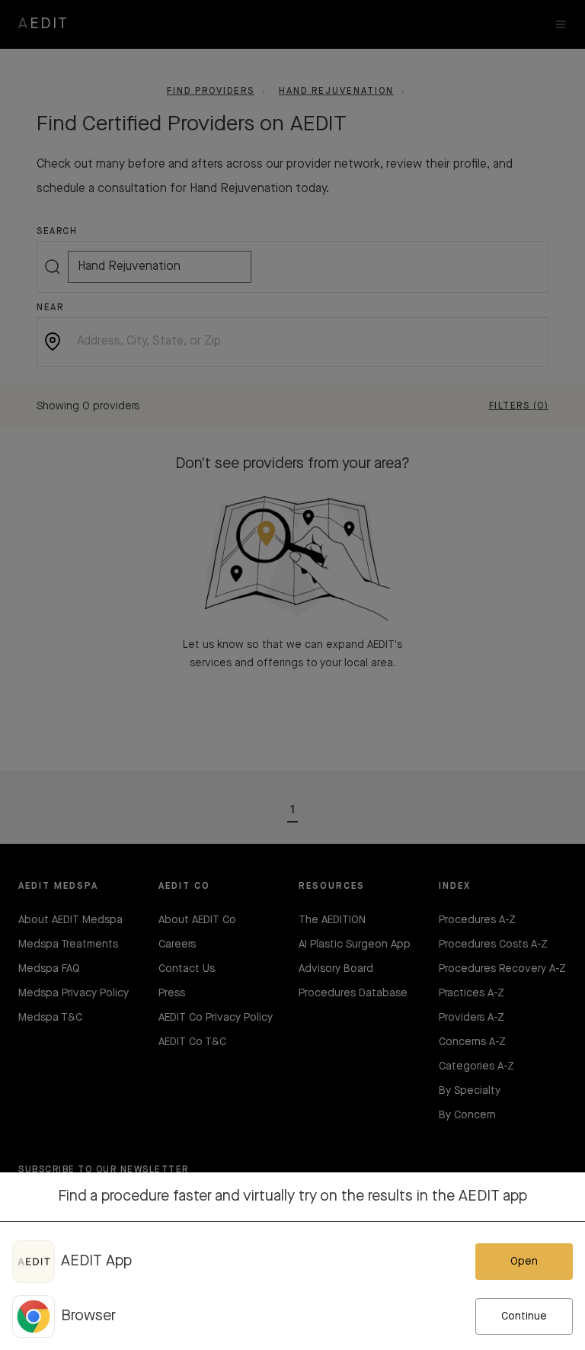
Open (524, 1261)
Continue (524, 1316)
